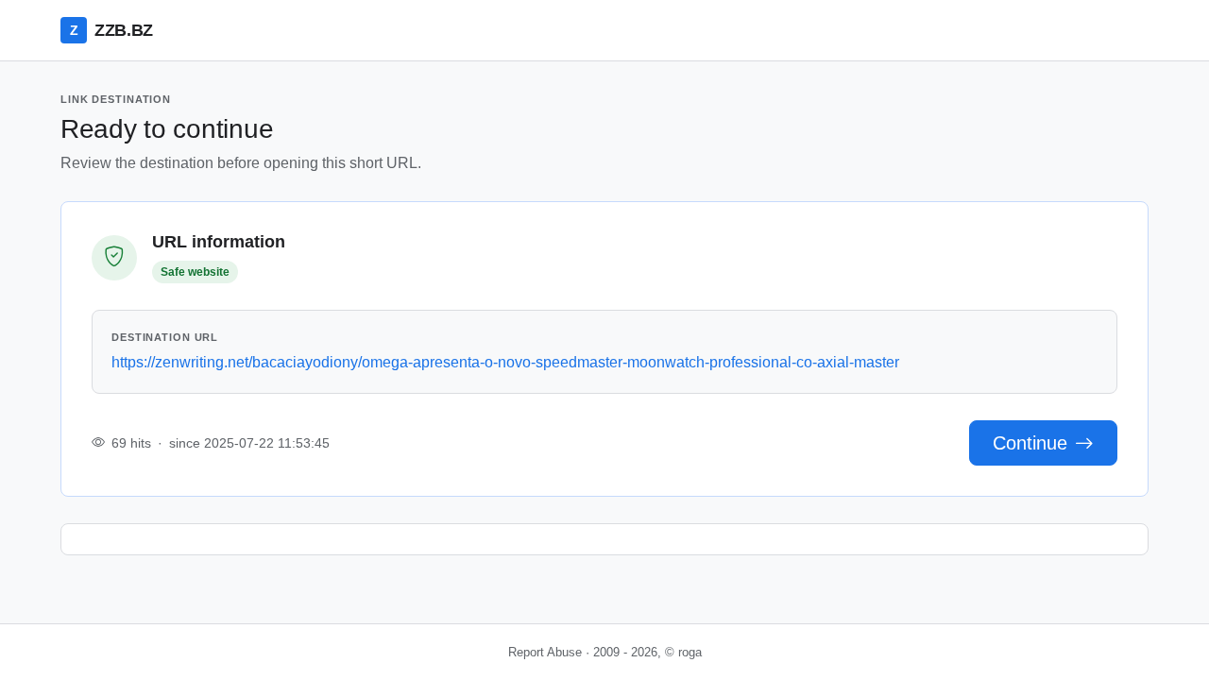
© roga (683, 652)
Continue (1030, 443)
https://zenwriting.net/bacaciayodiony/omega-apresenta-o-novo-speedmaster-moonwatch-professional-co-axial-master (505, 362)
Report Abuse (545, 652)
